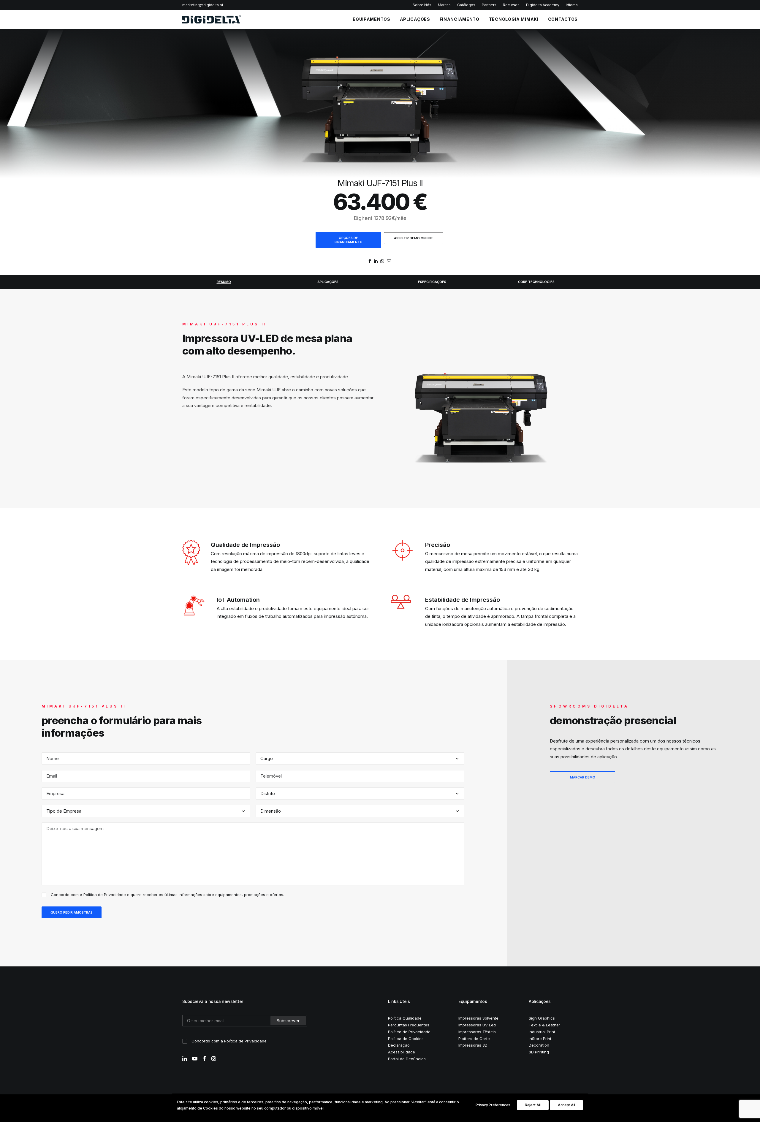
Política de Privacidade (104, 894)
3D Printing (539, 1052)
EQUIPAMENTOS (371, 19)
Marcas (444, 5)
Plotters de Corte (474, 1038)
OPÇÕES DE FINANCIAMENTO (348, 240)
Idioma (572, 5)
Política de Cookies (406, 1038)
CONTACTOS (563, 19)
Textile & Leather (544, 1025)
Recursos (511, 5)
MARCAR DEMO (582, 777)
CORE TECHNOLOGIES (536, 282)
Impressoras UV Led (477, 1025)
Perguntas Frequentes (408, 1025)
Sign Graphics (542, 1018)
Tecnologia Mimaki (514, 19)
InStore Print (540, 1038)
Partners (489, 5)
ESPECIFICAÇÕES (432, 282)
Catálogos (466, 5)
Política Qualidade (405, 1018)
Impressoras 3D (472, 1045)
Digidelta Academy (542, 5)
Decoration (539, 1045)
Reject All (533, 1105)
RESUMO (224, 282)
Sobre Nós (422, 5)
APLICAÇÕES (415, 19)
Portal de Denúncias (407, 1058)
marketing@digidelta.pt (202, 5)
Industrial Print (542, 1031)
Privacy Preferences (493, 1105)
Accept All (566, 1105)
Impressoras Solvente (478, 1018)
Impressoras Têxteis (477, 1031)
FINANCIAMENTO (459, 19)
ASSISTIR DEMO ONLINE (413, 238)
